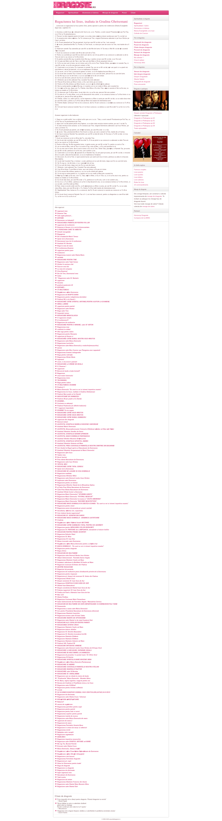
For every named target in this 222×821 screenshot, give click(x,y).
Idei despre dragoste (142, 74)
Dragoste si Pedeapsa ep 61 (144, 121)
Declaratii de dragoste (142, 42)
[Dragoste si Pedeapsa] (151, 110)
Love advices (139, 180)
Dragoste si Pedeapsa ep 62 (144, 118)
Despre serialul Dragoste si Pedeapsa (148, 113)
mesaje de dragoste (154, 196)
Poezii (124, 13)
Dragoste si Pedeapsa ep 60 (144, 123)
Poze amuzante (139, 84)
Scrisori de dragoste (142, 52)
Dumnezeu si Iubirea (90, 13)
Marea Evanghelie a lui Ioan (144, 31)
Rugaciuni (60, 13)
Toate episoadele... (141, 128)
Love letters (138, 177)
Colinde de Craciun (141, 33)
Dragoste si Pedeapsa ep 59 (144, 126)
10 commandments (141, 185)
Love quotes (138, 175)
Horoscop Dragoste (141, 215)
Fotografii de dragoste (142, 82)
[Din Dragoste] (74, 5)
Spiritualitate (73, 13)
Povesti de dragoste (142, 50)
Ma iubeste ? (138, 57)
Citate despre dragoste (143, 47)
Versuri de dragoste (141, 71)
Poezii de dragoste (141, 45)
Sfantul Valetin (139, 79)
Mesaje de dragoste (110, 13)
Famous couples (140, 169)
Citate (133, 13)
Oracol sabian (139, 60)
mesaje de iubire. (148, 206)
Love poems (138, 172)
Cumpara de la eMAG (142, 218)
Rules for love (139, 182)
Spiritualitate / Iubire (141, 26)
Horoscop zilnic (139, 62)
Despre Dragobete (141, 76)
